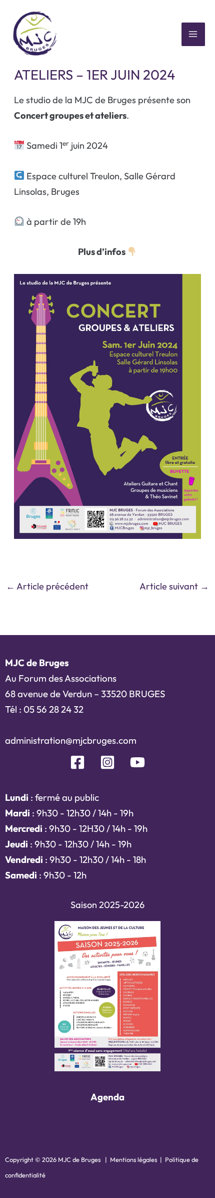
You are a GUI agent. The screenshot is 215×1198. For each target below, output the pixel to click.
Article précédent (47, 586)
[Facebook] (77, 762)
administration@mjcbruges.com (70, 740)
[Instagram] (107, 762)
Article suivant (174, 586)
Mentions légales (133, 1159)
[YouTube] (137, 762)
